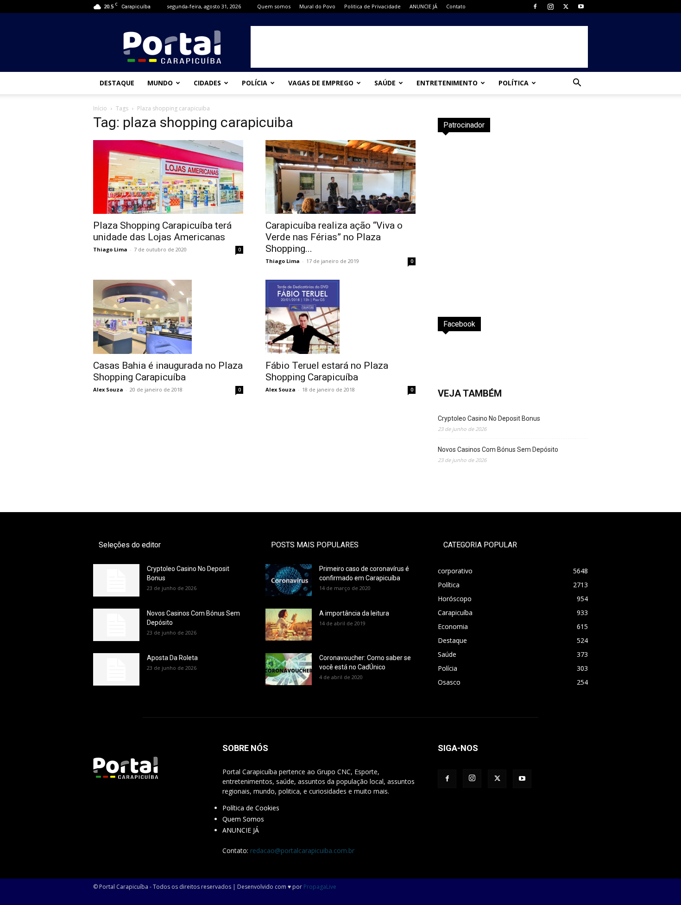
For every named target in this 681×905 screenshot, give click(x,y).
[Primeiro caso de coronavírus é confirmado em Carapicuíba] (288, 580)
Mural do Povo (317, 6)
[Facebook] (535, 6)
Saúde (385, 82)
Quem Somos (243, 819)
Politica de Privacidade (372, 6)
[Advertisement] (419, 47)
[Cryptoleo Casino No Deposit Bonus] (116, 580)
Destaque (117, 82)
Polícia (254, 82)
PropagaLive (319, 887)
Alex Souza (108, 389)
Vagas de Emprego (320, 82)
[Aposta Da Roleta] (116, 669)
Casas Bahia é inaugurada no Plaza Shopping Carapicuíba (168, 371)
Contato (456, 6)
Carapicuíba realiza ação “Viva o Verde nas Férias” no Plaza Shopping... (334, 237)
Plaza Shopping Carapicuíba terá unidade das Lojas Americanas (162, 231)
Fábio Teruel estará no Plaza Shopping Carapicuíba (326, 371)
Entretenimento (447, 82)
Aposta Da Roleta (172, 657)
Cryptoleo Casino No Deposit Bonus (489, 418)
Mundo (160, 82)
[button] (577, 83)
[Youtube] (581, 6)
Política (513, 82)
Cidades (207, 82)
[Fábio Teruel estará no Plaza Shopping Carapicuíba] (340, 317)
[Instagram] (550, 6)
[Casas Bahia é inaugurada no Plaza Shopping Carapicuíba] (168, 317)
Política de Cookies (250, 807)
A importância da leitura (354, 613)
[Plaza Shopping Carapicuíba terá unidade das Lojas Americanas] (168, 177)
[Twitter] (566, 6)
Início (100, 108)
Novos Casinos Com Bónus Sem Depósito (498, 449)
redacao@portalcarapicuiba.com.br (302, 850)
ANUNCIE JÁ (423, 6)
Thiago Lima (110, 249)
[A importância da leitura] (288, 625)
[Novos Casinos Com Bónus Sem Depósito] (116, 625)
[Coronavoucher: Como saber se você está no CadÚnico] (288, 669)
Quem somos (273, 6)
